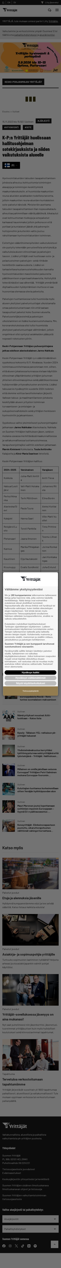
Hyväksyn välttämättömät (30, 678)
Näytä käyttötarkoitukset (30, 683)
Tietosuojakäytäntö (31, 691)
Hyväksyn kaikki (30, 672)
